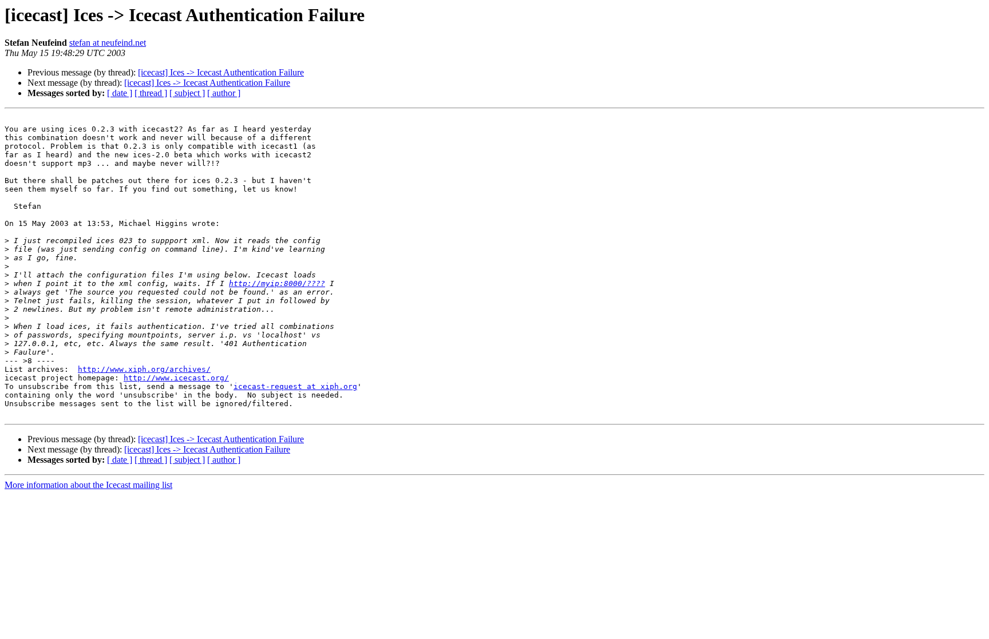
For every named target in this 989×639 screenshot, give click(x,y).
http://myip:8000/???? (277, 283)
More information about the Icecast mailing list (88, 485)
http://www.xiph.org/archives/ (144, 369)
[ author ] (223, 93)
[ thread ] (150, 93)
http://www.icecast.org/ (176, 378)
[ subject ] (187, 93)
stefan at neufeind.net (107, 42)
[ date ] (119, 93)
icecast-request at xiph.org (295, 386)
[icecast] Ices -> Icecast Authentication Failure (221, 72)
